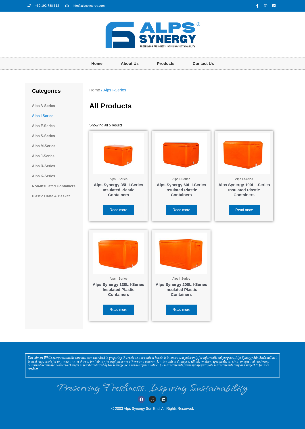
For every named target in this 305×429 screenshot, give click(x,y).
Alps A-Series (43, 106)
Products (165, 63)
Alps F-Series (43, 126)
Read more (118, 210)
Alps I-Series (42, 116)
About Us (130, 63)
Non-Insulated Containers (53, 186)
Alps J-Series (43, 156)
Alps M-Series (43, 146)
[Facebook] (141, 399)
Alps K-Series (43, 176)
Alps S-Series (43, 136)
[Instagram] (265, 5)
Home (96, 63)
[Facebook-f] (257, 5)
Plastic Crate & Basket (51, 196)
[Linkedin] (274, 5)
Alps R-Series (43, 166)
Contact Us (203, 63)
